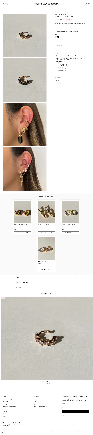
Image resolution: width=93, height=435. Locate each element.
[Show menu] (4, 4)
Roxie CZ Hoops (42, 261)
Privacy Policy (64, 431)
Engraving (5, 401)
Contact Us (35, 401)
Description (57, 53)
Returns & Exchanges (59, 84)
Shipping (18, 277)
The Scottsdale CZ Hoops (68, 224)
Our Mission (35, 399)
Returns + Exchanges (22, 282)
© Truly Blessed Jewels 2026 (54, 431)
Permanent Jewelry (7, 399)
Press (4, 416)
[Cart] (89, 4)
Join (76, 411)
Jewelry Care (58, 77)
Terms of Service (77, 431)
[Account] (86, 4)
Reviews (18, 287)
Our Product (70, 431)
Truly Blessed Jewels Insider (39, 404)
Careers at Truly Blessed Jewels (40, 406)
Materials (57, 80)
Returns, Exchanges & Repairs (9, 406)
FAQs (4, 414)
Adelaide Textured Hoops (20, 224)
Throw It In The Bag (22, 232)
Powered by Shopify (86, 431)
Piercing (5, 404)
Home (56, 14)
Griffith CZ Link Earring (44, 224)
